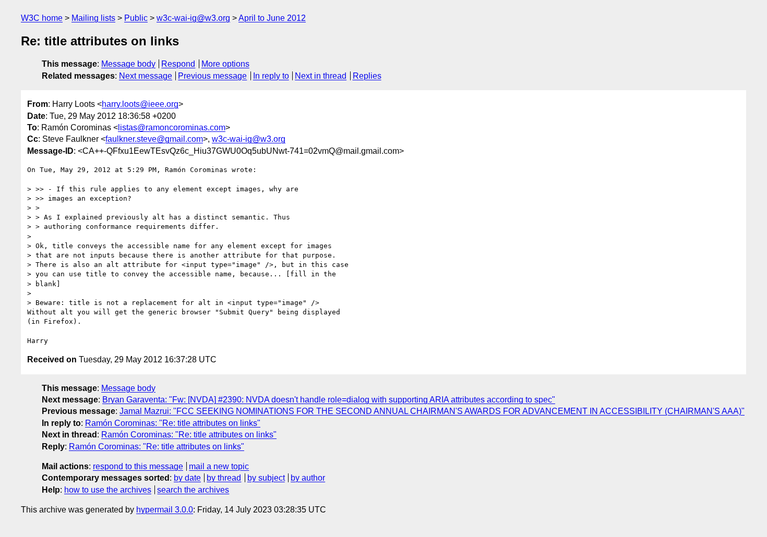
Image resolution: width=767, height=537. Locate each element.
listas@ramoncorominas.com (171, 127)
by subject (266, 477)
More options (225, 63)
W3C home (42, 18)
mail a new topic (219, 466)
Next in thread (320, 75)
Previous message (212, 75)
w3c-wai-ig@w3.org (193, 18)
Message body (128, 63)
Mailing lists (93, 18)
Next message (145, 75)
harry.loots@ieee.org (140, 104)
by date (187, 477)
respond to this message (138, 466)
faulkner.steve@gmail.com (154, 139)
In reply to (271, 75)
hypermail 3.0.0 (164, 509)
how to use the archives (107, 489)
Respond (178, 63)
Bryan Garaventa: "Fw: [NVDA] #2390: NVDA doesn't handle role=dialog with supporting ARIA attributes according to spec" (328, 399)
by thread (224, 477)
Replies (367, 75)
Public (136, 18)
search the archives (193, 489)
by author (308, 477)
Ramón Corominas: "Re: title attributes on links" (172, 423)
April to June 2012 (272, 18)
